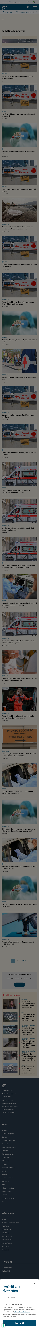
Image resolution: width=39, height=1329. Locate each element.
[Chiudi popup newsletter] (34, 1283)
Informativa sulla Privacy (22, 1312)
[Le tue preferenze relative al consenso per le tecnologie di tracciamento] (3, 1325)
